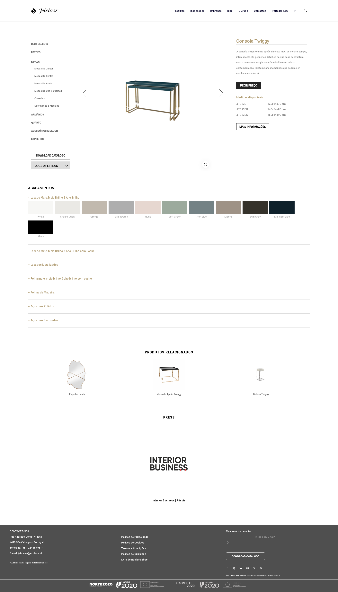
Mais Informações (252, 126)
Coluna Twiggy (261, 394)
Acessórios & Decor (44, 130)
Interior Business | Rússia (169, 500)
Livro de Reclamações (134, 559)
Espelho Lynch (77, 394)
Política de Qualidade (133, 553)
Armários (37, 114)
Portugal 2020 (280, 10)
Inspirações (197, 10)
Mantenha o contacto (238, 531)
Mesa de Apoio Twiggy (169, 394)
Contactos (260, 10)
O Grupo (243, 10)
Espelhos (37, 139)
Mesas (35, 62)
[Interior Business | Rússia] (169, 464)
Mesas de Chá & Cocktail (48, 91)
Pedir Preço (248, 85)
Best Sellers (39, 43)
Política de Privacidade (134, 536)
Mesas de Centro (43, 76)
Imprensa (215, 10)
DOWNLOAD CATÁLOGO (50, 155)
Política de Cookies (132, 542)
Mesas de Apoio (43, 83)
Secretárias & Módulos (46, 105)
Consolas (39, 98)
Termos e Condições (133, 548)
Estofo (35, 52)
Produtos (178, 10)
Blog (230, 10)
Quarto (36, 122)
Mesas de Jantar (43, 68)
